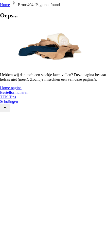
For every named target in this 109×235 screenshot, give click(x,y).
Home (5, 5)
